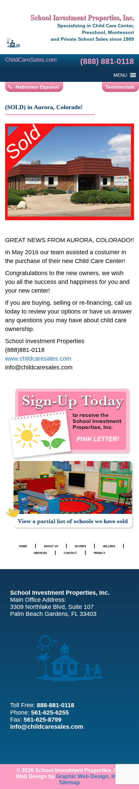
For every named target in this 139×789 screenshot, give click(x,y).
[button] (120, 75)
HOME (23, 546)
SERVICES (40, 553)
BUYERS (80, 546)
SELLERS (109, 546)
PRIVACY (99, 553)
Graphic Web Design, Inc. (88, 776)
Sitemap (69, 782)
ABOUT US (51, 546)
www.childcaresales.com (38, 358)
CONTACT (70, 553)
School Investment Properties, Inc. (82, 17)
